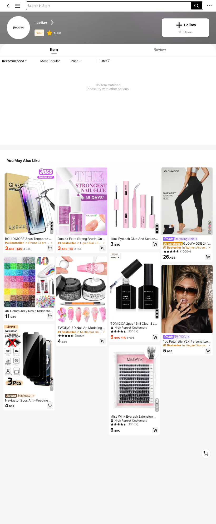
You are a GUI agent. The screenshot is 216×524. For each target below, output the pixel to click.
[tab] (53, 49)
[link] (18, 27)
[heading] (95, 22)
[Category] (17, 6)
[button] (8, 6)
